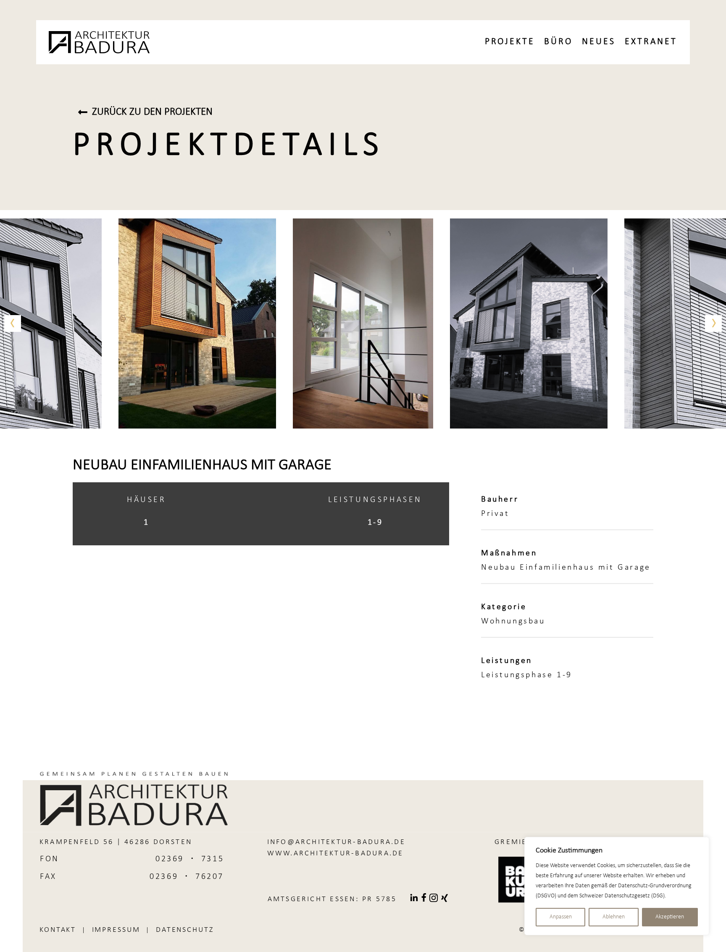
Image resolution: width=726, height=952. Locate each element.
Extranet (651, 42)
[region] (616, 886)
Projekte (510, 42)
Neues (599, 42)
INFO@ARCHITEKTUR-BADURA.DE (336, 842)
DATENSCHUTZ (185, 930)
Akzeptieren (669, 917)
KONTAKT (57, 930)
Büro (558, 42)
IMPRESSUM (116, 930)
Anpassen (561, 917)
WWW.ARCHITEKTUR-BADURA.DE (335, 853)
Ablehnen (613, 917)
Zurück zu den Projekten (152, 112)
